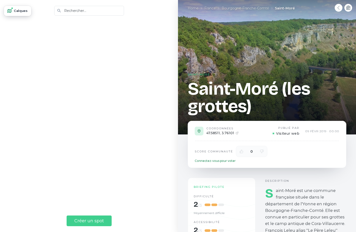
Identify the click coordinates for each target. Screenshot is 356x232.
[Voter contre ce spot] (261, 151)
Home (193, 8)
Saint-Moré (285, 8)
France (210, 8)
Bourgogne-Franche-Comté (245, 8)
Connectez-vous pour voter (215, 161)
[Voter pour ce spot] (241, 151)
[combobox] (89, 11)
